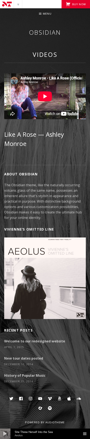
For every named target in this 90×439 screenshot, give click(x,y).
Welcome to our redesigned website (34, 341)
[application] (45, 434)
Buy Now (78, 4)
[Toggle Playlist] (84, 433)
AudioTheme (55, 422)
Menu (47, 13)
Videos (45, 54)
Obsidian (45, 32)
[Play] (5, 433)
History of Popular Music (24, 375)
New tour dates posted (23, 358)
